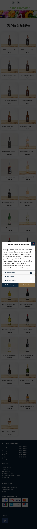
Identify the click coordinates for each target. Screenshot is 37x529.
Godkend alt (27, 285)
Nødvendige (11, 272)
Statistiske (10, 277)
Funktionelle (11, 281)
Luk (33, 244)
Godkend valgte (10, 285)
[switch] (30, 272)
